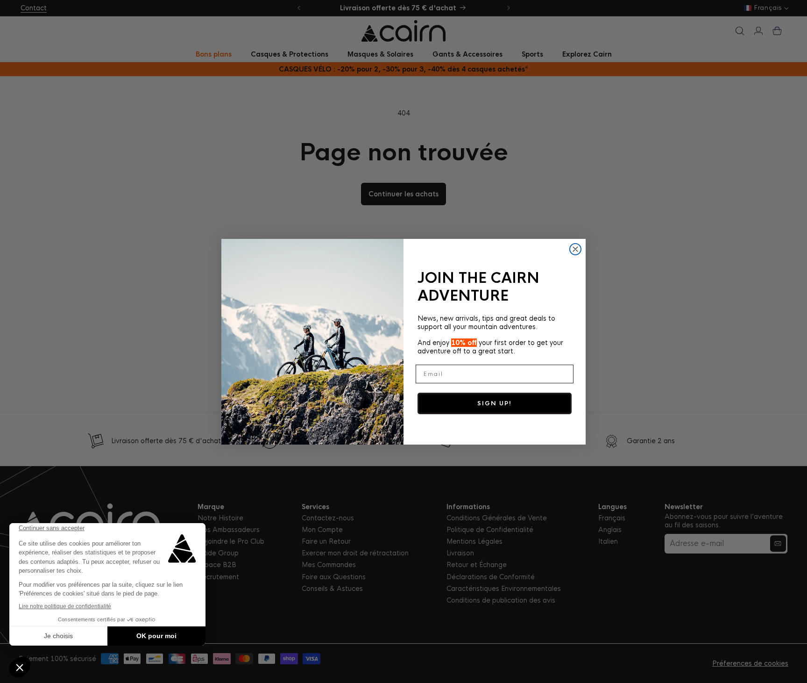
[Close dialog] (575, 249)
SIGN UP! (494, 403)
